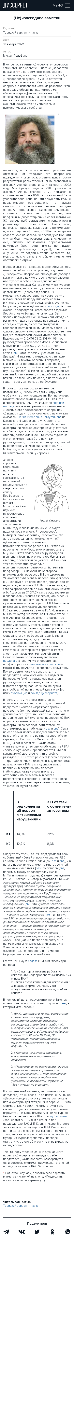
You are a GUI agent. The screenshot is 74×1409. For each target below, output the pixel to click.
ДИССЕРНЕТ (15, 6)
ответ (62, 1003)
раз (49, 306)
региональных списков (44, 664)
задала (32, 961)
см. (16, 353)
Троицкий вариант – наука (20, 1205)
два (57, 306)
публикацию (19, 693)
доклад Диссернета (44, 693)
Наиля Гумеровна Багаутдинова (39, 417)
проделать (10, 660)
